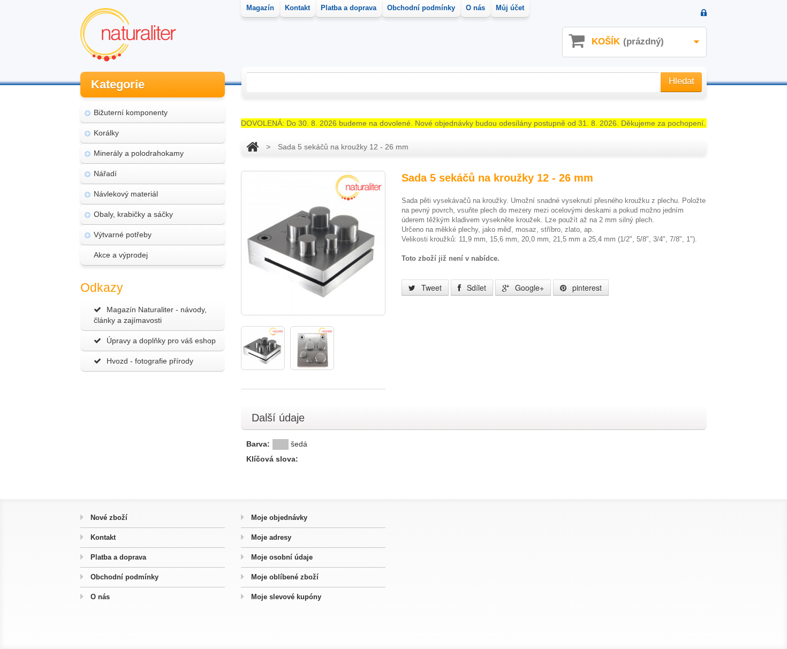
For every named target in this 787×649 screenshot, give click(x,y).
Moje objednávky (278, 518)
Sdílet (475, 287)
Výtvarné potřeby (123, 234)
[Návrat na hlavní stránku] (252, 146)
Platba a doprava (117, 557)
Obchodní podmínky (123, 577)
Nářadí (105, 173)
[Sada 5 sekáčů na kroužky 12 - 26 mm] (263, 348)
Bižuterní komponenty (131, 112)
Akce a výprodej (121, 255)
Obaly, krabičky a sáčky (133, 214)
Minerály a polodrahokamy (139, 153)
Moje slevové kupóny (285, 597)
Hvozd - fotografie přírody (150, 361)
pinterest (586, 287)
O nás (99, 597)
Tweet (430, 287)
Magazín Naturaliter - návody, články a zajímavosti (150, 314)
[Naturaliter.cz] (128, 35)
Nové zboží (107, 518)
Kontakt (102, 537)
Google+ (528, 287)
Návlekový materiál (126, 194)
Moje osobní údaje (281, 557)
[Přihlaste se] (704, 14)
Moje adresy (270, 537)
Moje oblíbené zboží (284, 577)
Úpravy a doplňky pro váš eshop (161, 340)
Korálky (106, 133)
